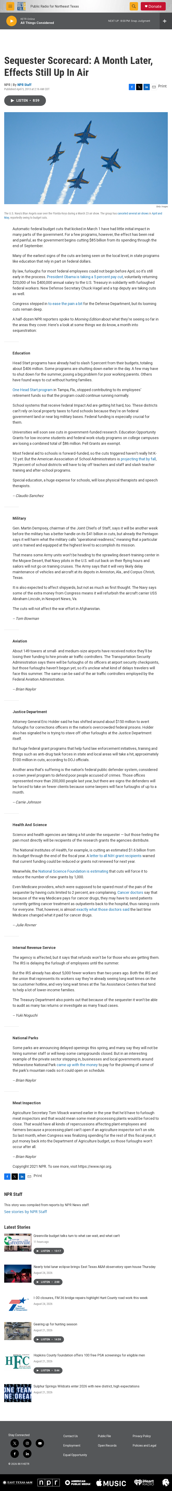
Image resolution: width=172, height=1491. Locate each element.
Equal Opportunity (75, 1455)
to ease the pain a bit (65, 303)
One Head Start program (33, 390)
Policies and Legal (144, 1445)
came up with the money (77, 1065)
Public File (104, 1436)
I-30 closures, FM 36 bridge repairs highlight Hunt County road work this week (91, 1298)
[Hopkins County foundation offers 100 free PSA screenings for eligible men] (17, 1362)
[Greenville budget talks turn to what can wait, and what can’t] (17, 1243)
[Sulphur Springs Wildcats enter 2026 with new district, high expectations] (17, 1393)
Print (162, 85)
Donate (155, 6)
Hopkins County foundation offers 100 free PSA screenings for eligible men (89, 1355)
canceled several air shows (133, 213)
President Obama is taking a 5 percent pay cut (85, 277)
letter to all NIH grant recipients (116, 856)
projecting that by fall (138, 459)
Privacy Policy (142, 1436)
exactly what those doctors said (102, 909)
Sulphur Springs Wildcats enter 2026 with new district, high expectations (86, 1386)
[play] (11, 21)
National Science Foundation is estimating (73, 871)
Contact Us (70, 1436)
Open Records (107, 1445)
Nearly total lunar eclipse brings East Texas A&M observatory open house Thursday (95, 1267)
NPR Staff (24, 85)
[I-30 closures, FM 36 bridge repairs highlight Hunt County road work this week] (17, 1305)
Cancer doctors (130, 892)
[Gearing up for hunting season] (17, 1331)
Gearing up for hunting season (55, 1324)
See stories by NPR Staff (25, 1211)
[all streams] (166, 21)
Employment (71, 1445)
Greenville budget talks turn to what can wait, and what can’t (77, 1236)
